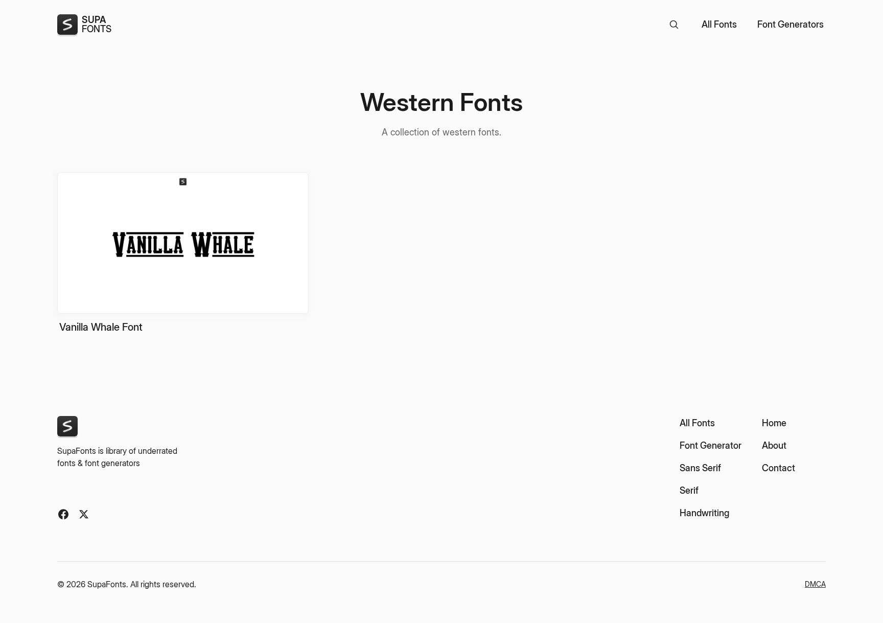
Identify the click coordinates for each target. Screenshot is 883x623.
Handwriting (704, 512)
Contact (778, 468)
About (774, 445)
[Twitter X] (84, 514)
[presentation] (183, 253)
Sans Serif (700, 468)
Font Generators (790, 24)
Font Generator (710, 445)
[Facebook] (63, 514)
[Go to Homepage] (67, 426)
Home (774, 423)
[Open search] (674, 24)
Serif (689, 490)
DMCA (815, 584)
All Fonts (719, 24)
